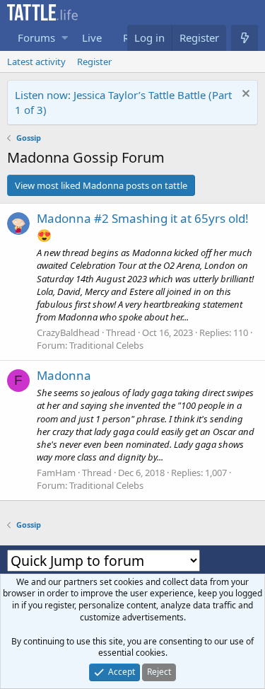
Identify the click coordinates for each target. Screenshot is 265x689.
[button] (64, 38)
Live (92, 37)
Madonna (64, 375)
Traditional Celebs (106, 345)
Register (94, 61)
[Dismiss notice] (244, 95)
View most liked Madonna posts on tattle (101, 185)
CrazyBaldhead (68, 332)
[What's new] (244, 38)
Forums (36, 37)
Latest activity (36, 61)
